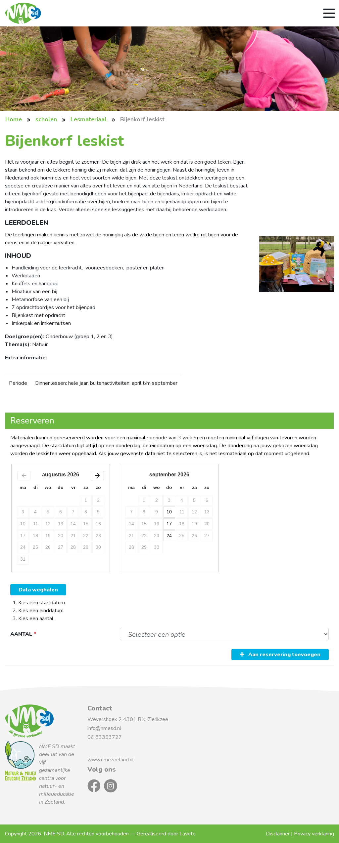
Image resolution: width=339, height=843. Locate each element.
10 (169, 511)
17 (169, 523)
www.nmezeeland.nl (110, 759)
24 (169, 535)
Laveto (187, 833)
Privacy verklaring (314, 833)
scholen (46, 119)
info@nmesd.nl (104, 728)
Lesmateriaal (89, 119)
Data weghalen (38, 589)
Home (13, 119)
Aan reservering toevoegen (283, 654)
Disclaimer (278, 833)
